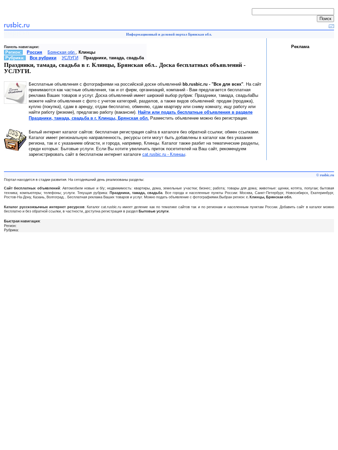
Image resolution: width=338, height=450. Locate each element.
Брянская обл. (62, 52)
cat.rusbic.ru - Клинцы (163, 154)
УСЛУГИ (70, 57)
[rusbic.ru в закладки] (331, 26)
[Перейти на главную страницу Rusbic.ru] (16, 26)
